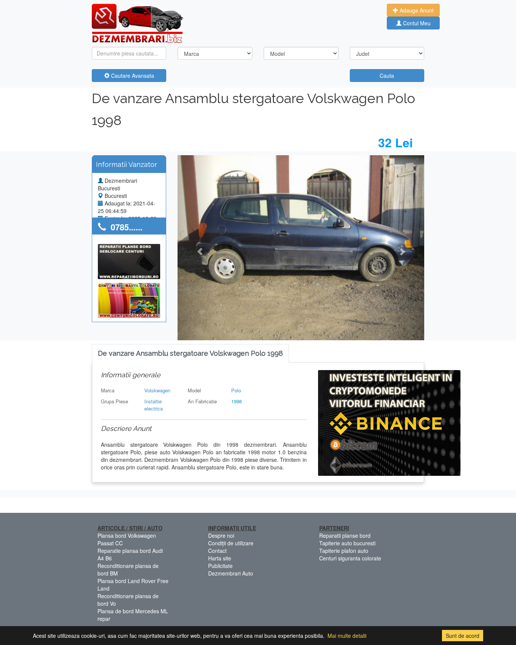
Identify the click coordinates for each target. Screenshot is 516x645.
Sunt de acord (462, 635)
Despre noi (221, 535)
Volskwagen (157, 390)
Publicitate (220, 565)
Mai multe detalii (347, 635)
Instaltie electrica (153, 405)
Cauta (387, 75)
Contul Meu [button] (416, 23)
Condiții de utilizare (230, 543)
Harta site (219, 558)
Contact (217, 550)
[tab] (190, 353)
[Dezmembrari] (138, 22)
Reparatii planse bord (345, 535)
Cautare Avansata (132, 75)
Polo (236, 390)
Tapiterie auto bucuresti (347, 543)
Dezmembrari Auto (230, 573)
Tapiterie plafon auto (343, 550)
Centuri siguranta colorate (350, 558)
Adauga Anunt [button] (416, 10)
